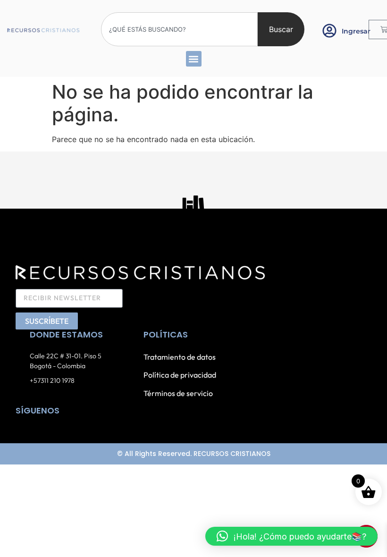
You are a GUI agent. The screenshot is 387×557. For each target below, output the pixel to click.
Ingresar (356, 31)
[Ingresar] (329, 31)
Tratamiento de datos (179, 357)
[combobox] (179, 29)
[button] (194, 59)
